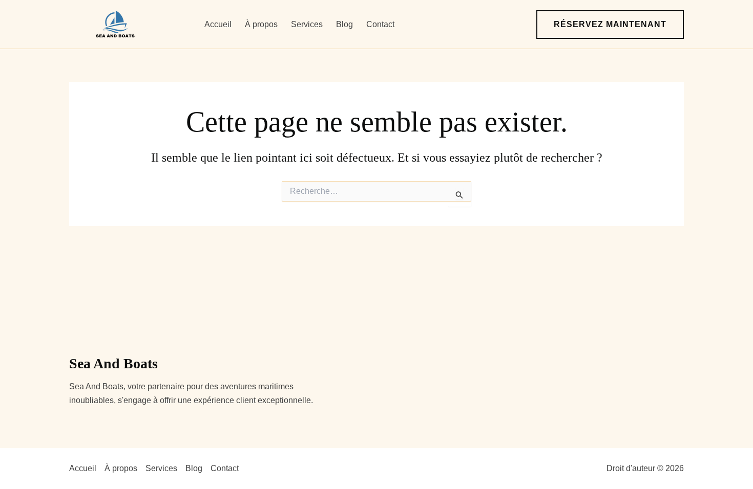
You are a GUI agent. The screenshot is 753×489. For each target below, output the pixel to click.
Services (307, 24)
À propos (261, 24)
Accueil (218, 24)
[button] (610, 24)
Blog (344, 24)
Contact (380, 24)
